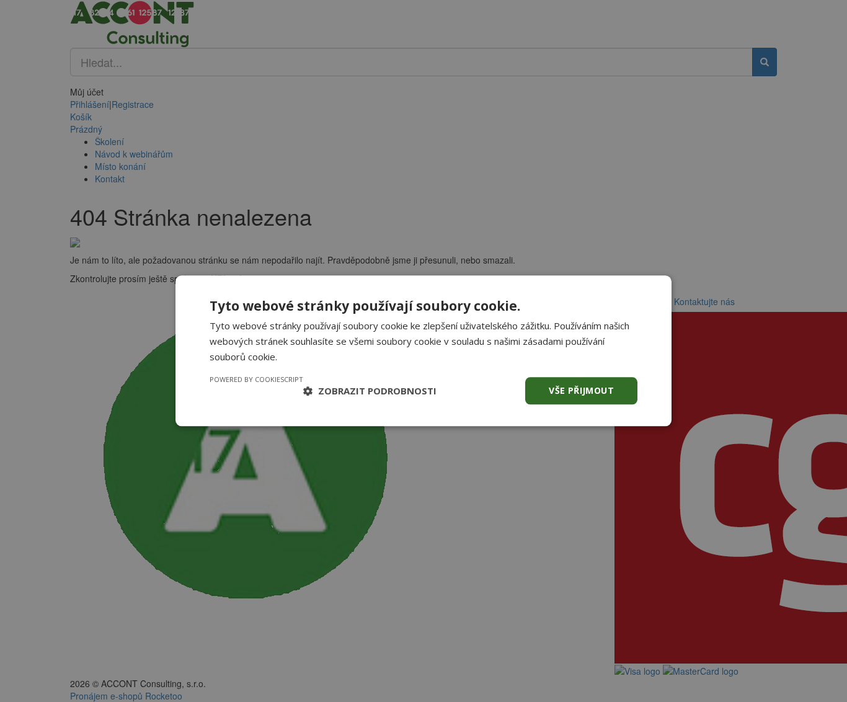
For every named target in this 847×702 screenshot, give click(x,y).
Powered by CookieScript (256, 379)
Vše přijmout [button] (581, 390)
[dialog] (423, 351)
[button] (370, 390)
